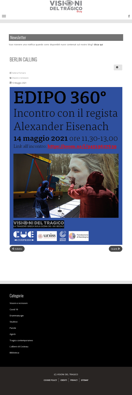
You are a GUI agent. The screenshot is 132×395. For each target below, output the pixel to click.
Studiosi (14, 321)
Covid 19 (14, 309)
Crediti (63, 380)
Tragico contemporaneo (21, 340)
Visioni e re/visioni (19, 303)
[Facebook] (128, 15)
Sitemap (84, 380)
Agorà (12, 334)
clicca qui (98, 44)
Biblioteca (14, 352)
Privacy (74, 380)
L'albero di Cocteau (19, 346)
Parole (13, 328)
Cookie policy (50, 380)
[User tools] (118, 67)
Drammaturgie (17, 315)
